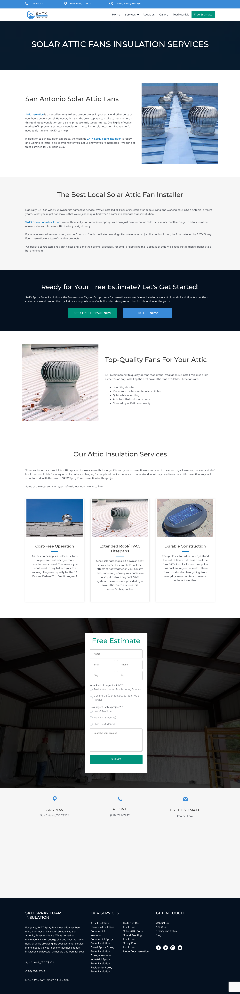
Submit (116, 759)
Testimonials (181, 14)
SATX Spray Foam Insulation (104, 138)
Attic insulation (34, 114)
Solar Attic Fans (133, 931)
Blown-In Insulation (102, 927)
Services (130, 14)
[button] (138, 14)
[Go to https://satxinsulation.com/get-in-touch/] (185, 807)
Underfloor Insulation (136, 951)
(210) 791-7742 (38, 3)
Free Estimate (203, 14)
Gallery (163, 14)
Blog (158, 935)
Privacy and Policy (166, 931)
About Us (161, 927)
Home (116, 14)
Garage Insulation (101, 955)
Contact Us (162, 922)
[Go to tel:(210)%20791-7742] (120, 807)
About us (149, 14)
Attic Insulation (100, 923)
